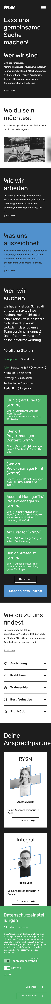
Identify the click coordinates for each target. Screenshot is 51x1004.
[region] (25, 955)
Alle (6, 367)
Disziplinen (11, 359)
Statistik (16, 967)
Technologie (13, 383)
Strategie (11, 378)
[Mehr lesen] (9, 90)
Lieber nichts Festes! (25, 591)
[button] (34, 987)
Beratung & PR (22, 367)
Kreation (11, 372)
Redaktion (12, 388)
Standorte (27, 359)
